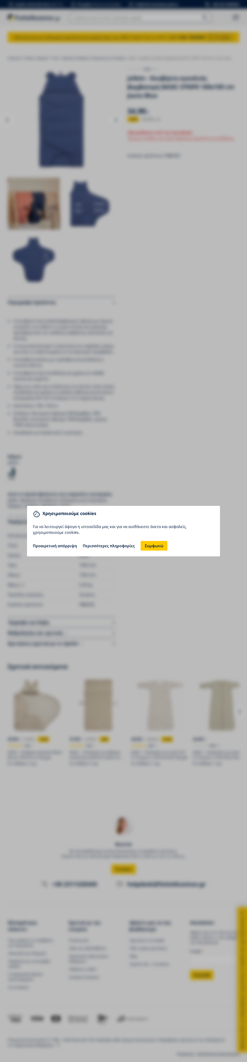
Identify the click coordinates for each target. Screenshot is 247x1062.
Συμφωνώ (154, 545)
